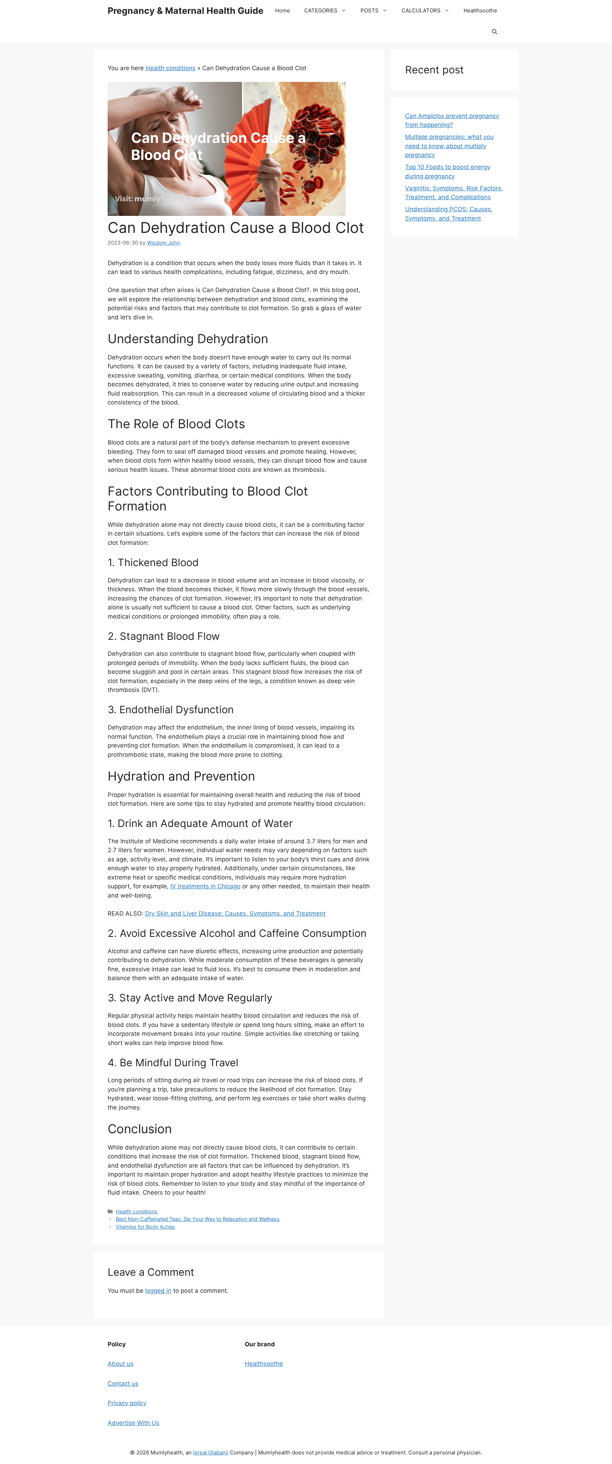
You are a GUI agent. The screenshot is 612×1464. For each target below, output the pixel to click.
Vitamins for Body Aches (145, 1227)
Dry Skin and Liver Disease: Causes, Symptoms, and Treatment (235, 913)
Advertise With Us (133, 1422)
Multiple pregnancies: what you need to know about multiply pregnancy (449, 145)
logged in (158, 1290)
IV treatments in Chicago (205, 886)
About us (121, 1363)
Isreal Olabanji (210, 1452)
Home (282, 10)
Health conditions (171, 68)
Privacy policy (127, 1403)
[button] (494, 32)
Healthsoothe (480, 10)
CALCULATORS (421, 10)
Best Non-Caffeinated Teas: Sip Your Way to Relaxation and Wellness (198, 1219)
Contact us (123, 1383)
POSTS (370, 10)
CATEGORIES (321, 10)
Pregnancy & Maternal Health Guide (186, 10)
